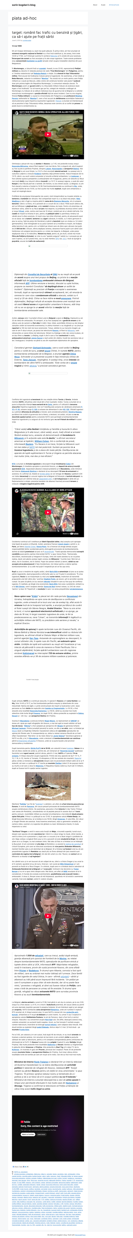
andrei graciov (62, 1221)
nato (65, 1174)
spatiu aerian (30, 1193)
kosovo (47, 1195)
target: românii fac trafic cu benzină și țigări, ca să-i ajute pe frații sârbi (47, 34)
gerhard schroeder (52, 1182)
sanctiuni (55, 1218)
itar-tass (68, 1214)
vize (28, 1225)
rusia (57, 1214)
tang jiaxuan (22, 1180)
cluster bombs (16, 1176)
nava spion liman (67, 1187)
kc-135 (32, 1225)
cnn (69, 1221)
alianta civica (28, 1197)
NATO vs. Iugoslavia (20, 1172)
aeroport (70, 1191)
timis (28, 1180)
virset (14, 1214)
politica (31, 1189)
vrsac (31, 1218)
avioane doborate (55, 1187)
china (78, 1174)
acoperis (79, 1208)
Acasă (103, 5)
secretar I (44, 1197)
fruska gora (15, 1210)
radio (48, 1176)
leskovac (62, 1214)
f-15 (73, 1180)
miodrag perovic (40, 1223)
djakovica (37, 1174)
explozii (23, 1191)
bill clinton (78, 1203)
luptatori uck (65, 1210)
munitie (75, 1201)
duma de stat (36, 1199)
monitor (23, 1225)
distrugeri (37, 1218)
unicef (57, 1193)
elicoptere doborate (35, 1206)
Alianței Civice (29, 547)
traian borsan (78, 1191)
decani (54, 1216)
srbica (43, 1212)
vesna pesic (63, 1191)
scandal (38, 1225)
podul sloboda (16, 1223)
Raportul (78, 758)
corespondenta (17, 1195)
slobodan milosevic (29, 1184)
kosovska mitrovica (52, 1184)
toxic (75, 1212)
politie (53, 1201)
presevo (28, 1182)
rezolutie (37, 1189)
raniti (61, 1193)
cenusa (71, 1203)
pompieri (49, 1212)
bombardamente (17, 1206)
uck (74, 1199)
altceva (33, 366)
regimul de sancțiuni (73, 844)
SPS (57, 239)
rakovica (15, 1208)
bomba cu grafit (53, 1191)
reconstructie (56, 1189)
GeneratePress (80, 1235)
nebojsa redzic (68, 1212)
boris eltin (67, 1193)
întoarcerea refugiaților (27, 741)
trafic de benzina (47, 1206)
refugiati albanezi (21, 1214)
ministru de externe (18, 1216)
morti (29, 1199)
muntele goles (36, 1208)
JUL (64, 239)
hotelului (70, 748)
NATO (32, 447)
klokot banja (22, 1218)
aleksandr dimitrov (55, 1180)
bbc (43, 1216)
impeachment (39, 1193)
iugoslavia (78, 1178)
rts (45, 1225)
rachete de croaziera (18, 1193)
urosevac (39, 1201)
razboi (58, 1223)
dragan (44, 1191)
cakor (44, 1176)
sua (28, 1218)
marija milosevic (31, 1210)
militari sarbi (58, 1206)
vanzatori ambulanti (39, 1221)
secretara (60, 1174)
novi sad (48, 1216)
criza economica (23, 1212)
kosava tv (26, 1195)
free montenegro (47, 1208)
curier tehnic (47, 1201)
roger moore (24, 1189)
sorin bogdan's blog (23, 4)
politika (47, 1199)
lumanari (20, 1197)
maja (47, 1223)
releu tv (43, 1174)
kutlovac (69, 1189)
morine (66, 1203)
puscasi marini (56, 1210)
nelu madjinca (21, 1201)
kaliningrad (74, 1182)
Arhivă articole (114, 5)
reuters (31, 1212)
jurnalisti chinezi (52, 1221)
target (38, 1184)
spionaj (50, 1203)
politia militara (16, 1203)
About (95, 5)
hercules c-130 (58, 1203)
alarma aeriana (44, 1187)
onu (38, 1210)
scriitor (59, 1178)
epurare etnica (76, 1193)
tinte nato (60, 1216)
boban (81, 1201)
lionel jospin (28, 1187)
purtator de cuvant (64, 1208)
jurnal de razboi (55, 1195)
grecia (43, 1184)
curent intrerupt (50, 1193)
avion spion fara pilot (66, 1184)
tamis (55, 1208)
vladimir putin (67, 1206)
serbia (27, 1221)
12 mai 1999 (21, 1182)
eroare (14, 1182)
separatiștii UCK (45, 479)
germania (36, 1187)
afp (42, 1225)
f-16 (42, 1199)
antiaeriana (29, 1174)
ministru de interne (68, 1197)
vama (43, 1214)
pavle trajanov (39, 1195)
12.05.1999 (15, 1189)
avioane (33, 1178)
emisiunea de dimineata (34, 1191)
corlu (60, 1218)
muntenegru (16, 1191)
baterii (32, 1195)
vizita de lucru (50, 1214)
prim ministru (36, 1182)
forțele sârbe (45, 474)
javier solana (67, 1218)
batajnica (37, 1212)
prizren (20, 1208)
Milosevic (71, 330)
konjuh (65, 1178)
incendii (69, 1180)
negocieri (51, 1197)
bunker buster (36, 1176)
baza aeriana (76, 1214)
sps (31, 1221)
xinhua (27, 1216)
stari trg (49, 1225)
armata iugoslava (19, 1174)
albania (80, 1221)
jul (72, 1176)
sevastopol (79, 1180)
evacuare (29, 1201)
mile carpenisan (78, 1189)
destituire (77, 1187)
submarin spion (72, 1225)
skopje (26, 1206)
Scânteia (39, 804)
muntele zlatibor (57, 1212)
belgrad (52, 1223)
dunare (72, 1195)
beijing (64, 1225)
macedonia (46, 1210)
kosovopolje (57, 1225)
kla (34, 1201)
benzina (73, 1208)
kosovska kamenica (18, 1178)
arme (79, 1212)
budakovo (71, 1178)
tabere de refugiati (28, 1223)
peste (34, 1203)
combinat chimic (46, 1218)
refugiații (65, 976)
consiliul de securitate (68, 1223)
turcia (50, 1189)
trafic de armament (34, 1214)
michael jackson (77, 1206)
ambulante (58, 1197)
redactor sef (37, 1197)
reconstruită (49, 552)
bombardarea (36, 280)
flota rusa (34, 1180)
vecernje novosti (43, 1180)
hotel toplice (65, 1195)
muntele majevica (69, 1216)
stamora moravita (56, 1199)
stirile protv (27, 1208)
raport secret (22, 1199)
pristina (28, 1178)
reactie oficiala (67, 1199)
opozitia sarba (27, 1176)
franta (64, 1180)
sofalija (20, 1184)
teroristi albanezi (67, 1201)
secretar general (42, 1203)
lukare (55, 1174)
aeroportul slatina (64, 1182)
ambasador (71, 1174)
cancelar (49, 1174)
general (58, 1201)
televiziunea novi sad (50, 1178)
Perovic (58, 101)
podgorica (74, 1221)
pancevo (53, 1176)
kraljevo (39, 1178)
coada (64, 1189)
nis (41, 1210)
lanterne (22, 1210)
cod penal (44, 1189)
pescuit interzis (27, 1203)
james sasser (78, 1176)
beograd (15, 1180)
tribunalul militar (66, 1176)
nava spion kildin (35, 1216)
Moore (14, 731)
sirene (43, 1182)
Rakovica (53, 56)
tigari (58, 1176)
